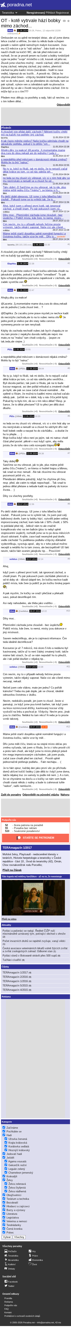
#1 (69, 244)
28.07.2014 (22, 504)
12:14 (40, 559)
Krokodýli (12, 1176)
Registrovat (62, 12)
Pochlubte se (14, 1131)
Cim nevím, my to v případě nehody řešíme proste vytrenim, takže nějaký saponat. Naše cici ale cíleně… (34, 226)
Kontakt (8, 1312)
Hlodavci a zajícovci (18, 1206)
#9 (69, 559)
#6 (69, 416)
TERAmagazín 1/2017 (17, 847)
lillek (10, 30)
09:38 (41, 453)
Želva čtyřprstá (17, 1187)
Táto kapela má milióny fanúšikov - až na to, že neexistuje (32, 876)
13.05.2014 (32, 453)
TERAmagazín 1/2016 (15, 981)
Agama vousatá (17, 1161)
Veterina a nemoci (17, 1221)
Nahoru (65, 794)
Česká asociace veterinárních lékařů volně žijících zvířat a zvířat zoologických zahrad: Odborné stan (35, 950)
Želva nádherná (17, 1191)
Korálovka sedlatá (18, 1146)
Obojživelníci (14, 1195)
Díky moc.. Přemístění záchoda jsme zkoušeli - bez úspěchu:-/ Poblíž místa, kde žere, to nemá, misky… (33, 216)
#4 (69, 349)
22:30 (47, 244)
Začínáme (12, 1127)
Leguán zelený (16, 1168)
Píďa (9, 349)
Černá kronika (14, 1228)
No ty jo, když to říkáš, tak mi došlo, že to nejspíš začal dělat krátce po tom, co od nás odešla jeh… (35, 170)
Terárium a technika (18, 1198)
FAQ (6, 1309)
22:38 (31, 263)
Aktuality (6, 925)
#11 (68, 666)
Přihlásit (50, 12)
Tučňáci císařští (12, 959)
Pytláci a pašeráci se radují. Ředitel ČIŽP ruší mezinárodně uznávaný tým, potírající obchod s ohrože (34, 932)
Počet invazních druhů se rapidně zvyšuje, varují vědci (34, 941)
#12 (68, 726)
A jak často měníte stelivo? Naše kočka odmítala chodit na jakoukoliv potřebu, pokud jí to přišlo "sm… (34, 142)
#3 (69, 290)
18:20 (37, 416)
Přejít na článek (12, 870)
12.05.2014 (32, 368)
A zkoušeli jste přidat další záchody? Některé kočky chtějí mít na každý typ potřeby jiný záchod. (34, 133)
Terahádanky (14, 1225)
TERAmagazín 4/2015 (15, 989)
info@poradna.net (45, 1322)
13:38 (40, 667)
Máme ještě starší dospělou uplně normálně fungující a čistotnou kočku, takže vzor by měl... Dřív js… (34, 235)
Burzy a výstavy (16, 1210)
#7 (69, 453)
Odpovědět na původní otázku (40, 794)
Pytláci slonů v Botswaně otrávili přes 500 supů (30, 955)
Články (5, 967)
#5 (69, 368)
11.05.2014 (22, 30)
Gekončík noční (17, 1165)
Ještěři (10, 1157)
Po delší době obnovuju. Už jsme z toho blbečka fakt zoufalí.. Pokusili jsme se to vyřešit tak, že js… (31, 198)
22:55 (28, 349)
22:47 (31, 290)
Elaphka (11, 263)
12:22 (44, 611)
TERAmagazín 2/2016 (15, 976)
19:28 (31, 30)
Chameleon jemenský (20, 1172)
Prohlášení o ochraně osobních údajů (22, 1316)
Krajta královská (17, 1142)
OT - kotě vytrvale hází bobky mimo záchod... (31, 23)
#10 (68, 611)
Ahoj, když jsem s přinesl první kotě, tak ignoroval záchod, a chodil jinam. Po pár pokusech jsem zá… (32, 207)
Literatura (12, 1213)
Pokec (38, 30)
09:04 (41, 368)
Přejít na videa (9, 919)
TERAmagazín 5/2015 (15, 985)
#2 (69, 263)
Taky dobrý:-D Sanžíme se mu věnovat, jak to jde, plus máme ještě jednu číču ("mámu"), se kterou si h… (34, 189)
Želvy (10, 1180)
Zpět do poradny (11, 794)
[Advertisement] (35, 116)
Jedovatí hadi (14, 1153)
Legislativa (13, 1217)
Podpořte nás (9, 820)
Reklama (8, 1302)
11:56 (31, 504)
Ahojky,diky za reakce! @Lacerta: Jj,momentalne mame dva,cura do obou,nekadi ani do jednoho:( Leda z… (33, 152)
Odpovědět (63, 104)
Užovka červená (17, 1139)
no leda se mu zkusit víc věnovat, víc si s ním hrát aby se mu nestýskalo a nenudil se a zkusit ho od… (36, 179)
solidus (13, 559)
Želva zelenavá (17, 1183)
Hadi (9, 1135)
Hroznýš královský (19, 1150)
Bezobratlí (12, 1202)
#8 (69, 504)
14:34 (44, 727)
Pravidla (8, 1298)
